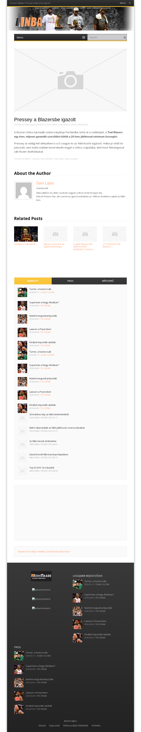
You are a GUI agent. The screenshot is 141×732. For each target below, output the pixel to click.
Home (21, 3)
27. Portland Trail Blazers (111, 245)
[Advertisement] (70, 513)
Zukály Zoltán (47, 292)
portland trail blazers (66, 159)
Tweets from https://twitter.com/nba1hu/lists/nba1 (44, 551)
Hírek (54, 124)
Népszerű (108, 280)
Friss (70, 280)
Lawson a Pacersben (40, 329)
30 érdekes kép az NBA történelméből (49, 414)
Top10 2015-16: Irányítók (41, 467)
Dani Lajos (30, 124)
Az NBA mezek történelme (42, 441)
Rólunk (42, 725)
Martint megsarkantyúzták (43, 315)
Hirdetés (96, 725)
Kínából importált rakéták (42, 342)
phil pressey (46, 159)
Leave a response (79, 124)
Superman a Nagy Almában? (44, 302)
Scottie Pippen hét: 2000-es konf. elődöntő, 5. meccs (84, 246)
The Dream (45, 305)
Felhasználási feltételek (75, 725)
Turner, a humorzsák (40, 289)
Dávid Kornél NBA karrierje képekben (48, 454)
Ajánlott (33, 280)
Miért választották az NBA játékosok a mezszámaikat (57, 427)
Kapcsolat (54, 725)
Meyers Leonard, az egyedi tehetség (54, 245)
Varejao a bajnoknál (25, 244)
